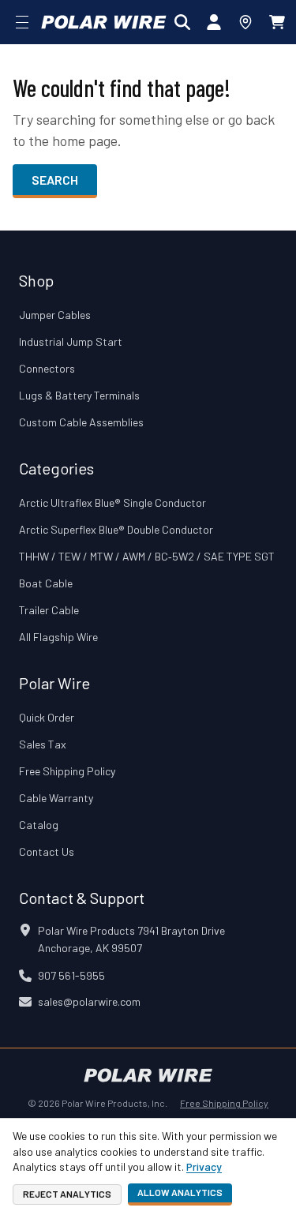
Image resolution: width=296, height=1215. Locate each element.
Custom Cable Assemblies (81, 422)
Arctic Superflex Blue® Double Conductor (116, 529)
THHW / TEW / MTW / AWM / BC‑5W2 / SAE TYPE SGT (147, 556)
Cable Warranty (56, 797)
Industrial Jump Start (70, 341)
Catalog (38, 824)
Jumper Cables (55, 314)
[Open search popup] (182, 22)
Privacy (204, 1166)
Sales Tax (42, 744)
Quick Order (46, 717)
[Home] (104, 22)
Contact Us (46, 851)
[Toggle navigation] (22, 22)
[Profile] (214, 22)
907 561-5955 (71, 975)
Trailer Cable (49, 610)
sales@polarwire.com (89, 1001)
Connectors (47, 368)
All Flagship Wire (58, 636)
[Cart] (277, 22)
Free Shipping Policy (67, 771)
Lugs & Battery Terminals (79, 395)
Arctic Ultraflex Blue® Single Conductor (112, 502)
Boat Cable (46, 583)
